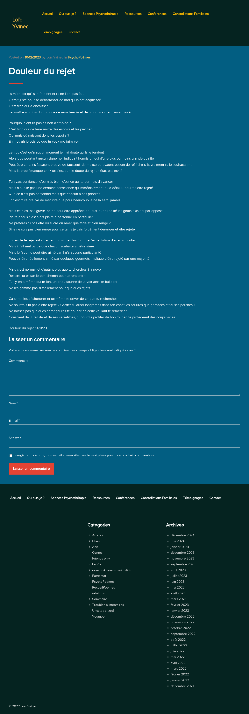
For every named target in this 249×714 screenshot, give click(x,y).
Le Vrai (97, 564)
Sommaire (99, 599)
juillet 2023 (179, 576)
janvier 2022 (180, 680)
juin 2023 (177, 581)
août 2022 (178, 640)
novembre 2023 (182, 558)
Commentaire (20, 361)
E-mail (14, 420)
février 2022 (180, 674)
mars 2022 (179, 668)
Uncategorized (103, 611)
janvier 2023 (180, 611)
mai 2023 (177, 587)
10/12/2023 (33, 57)
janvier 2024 (180, 547)
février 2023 (180, 605)
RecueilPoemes (103, 587)
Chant (96, 541)
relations (98, 593)
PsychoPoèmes (79, 57)
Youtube (98, 616)
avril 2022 (178, 663)
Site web (15, 438)
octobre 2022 (181, 628)
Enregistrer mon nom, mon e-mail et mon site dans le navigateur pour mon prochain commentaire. (84, 455)
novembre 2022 (182, 622)
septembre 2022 (183, 634)
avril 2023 (178, 593)
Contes (97, 552)
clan (95, 547)
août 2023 (178, 570)
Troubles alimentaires (108, 605)
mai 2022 (178, 657)
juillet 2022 (179, 645)
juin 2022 (177, 651)
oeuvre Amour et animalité (111, 570)
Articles (97, 535)
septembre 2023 (183, 564)
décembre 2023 (182, 552)
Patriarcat (99, 576)
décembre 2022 (183, 616)
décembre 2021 (182, 686)
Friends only (101, 558)
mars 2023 (178, 599)
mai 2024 (177, 541)
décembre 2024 (182, 535)
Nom (13, 403)
